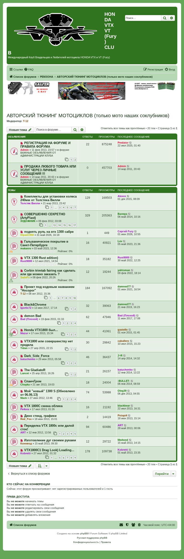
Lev (120, 241)
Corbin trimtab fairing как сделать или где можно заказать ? (47, 272)
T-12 (25, 121)
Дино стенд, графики (40, 416)
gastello (123, 329)
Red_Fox (26, 419)
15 (64, 225)
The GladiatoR (34, 370)
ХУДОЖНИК (27, 221)
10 (74, 298)
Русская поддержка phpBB (92, 537)
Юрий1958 (27, 234)
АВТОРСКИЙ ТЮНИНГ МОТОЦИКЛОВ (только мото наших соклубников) (88, 115)
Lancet (24, 373)
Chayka (25, 384)
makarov (25, 248)
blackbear (124, 405)
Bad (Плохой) (29, 319)
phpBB (84, 533)
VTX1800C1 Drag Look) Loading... (49, 450)
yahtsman (124, 270)
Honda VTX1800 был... (41, 330)
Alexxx (122, 196)
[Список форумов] (56, 28)
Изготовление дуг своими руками (50, 440)
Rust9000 (26, 261)
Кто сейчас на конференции (28, 484)
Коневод (26, 443)
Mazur (24, 333)
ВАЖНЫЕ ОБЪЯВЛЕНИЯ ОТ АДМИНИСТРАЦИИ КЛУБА (38, 154)
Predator (123, 142)
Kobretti (25, 453)
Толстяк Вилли (30, 203)
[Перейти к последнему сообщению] (130, 142)
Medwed (123, 439)
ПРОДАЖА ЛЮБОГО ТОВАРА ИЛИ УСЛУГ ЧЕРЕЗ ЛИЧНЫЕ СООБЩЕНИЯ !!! (48, 170)
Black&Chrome (35, 304)
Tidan (24, 348)
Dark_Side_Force (36, 356)
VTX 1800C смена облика (43, 406)
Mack (23, 397)
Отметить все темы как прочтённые (123, 128)
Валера (122, 213)
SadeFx (25, 277)
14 (59, 225)
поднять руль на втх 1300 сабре (49, 231)
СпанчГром (32, 381)
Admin (24, 149)
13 (54, 225)
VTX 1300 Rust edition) (41, 258)
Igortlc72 (25, 307)
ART (23, 432)
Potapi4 (122, 415)
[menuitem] (29, 69)
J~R (120, 355)
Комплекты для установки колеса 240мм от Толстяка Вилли (48, 198)
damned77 (124, 286)
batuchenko (27, 359)
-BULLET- (124, 380)
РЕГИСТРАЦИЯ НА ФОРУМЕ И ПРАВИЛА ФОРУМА (45, 144)
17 (74, 225)
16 (69, 225)
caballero (123, 340)
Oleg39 (122, 390)
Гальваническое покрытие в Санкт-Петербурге (44, 243)
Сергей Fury (125, 231)
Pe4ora (24, 409)
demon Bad (32, 316)
